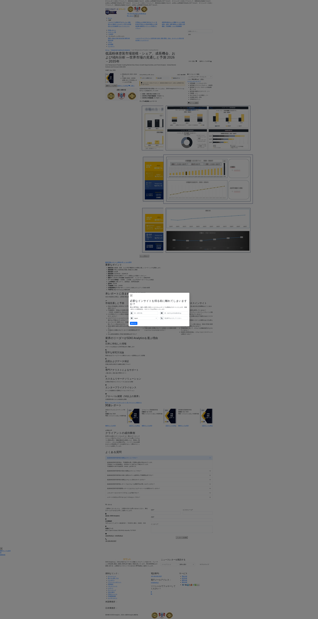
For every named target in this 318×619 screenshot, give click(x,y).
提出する (133, 323)
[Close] (131, 295)
